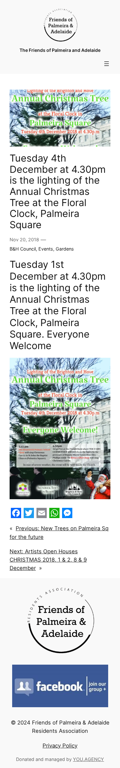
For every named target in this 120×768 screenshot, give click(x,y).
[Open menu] (106, 64)
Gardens (65, 249)
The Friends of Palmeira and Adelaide (60, 50)
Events (45, 249)
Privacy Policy (60, 745)
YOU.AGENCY (88, 759)
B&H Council (23, 249)
